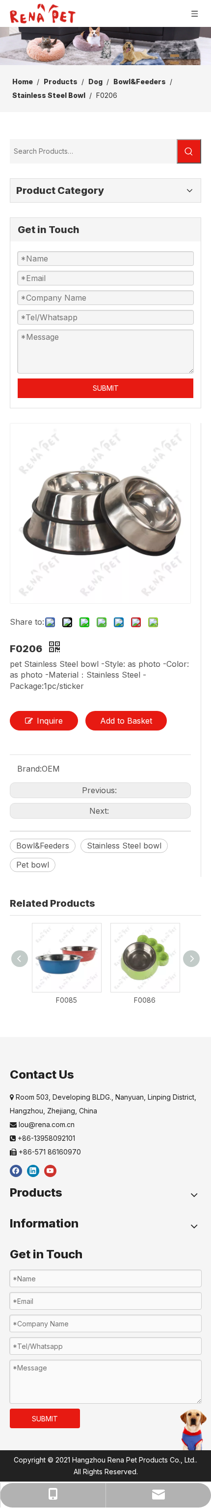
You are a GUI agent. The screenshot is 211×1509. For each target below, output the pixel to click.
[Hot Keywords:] (189, 151)
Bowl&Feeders (42, 845)
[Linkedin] (33, 1170)
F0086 (145, 1000)
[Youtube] (50, 1170)
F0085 (66, 1000)
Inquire (50, 721)
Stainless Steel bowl (124, 845)
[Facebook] (16, 1170)
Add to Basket (126, 721)
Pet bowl (32, 865)
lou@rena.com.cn (42, 1124)
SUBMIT (106, 388)
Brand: (29, 769)
